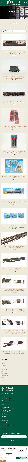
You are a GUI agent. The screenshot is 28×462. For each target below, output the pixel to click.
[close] (26, 449)
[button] (11, 461)
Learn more (9, 454)
